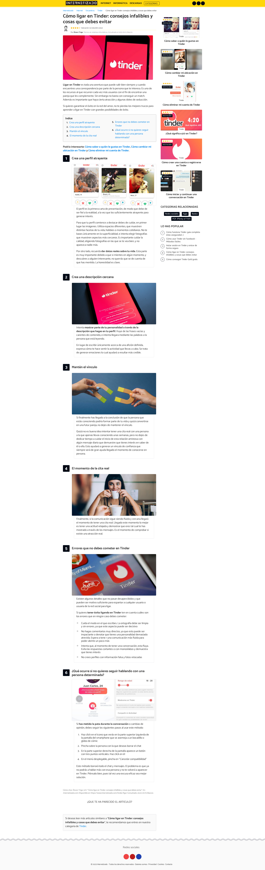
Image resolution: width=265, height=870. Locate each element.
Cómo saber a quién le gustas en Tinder (107, 147)
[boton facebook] (199, 3)
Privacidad (152, 864)
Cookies (161, 864)
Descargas (136, 3)
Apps (185, 214)
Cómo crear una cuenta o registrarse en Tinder (181, 164)
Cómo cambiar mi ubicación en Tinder (181, 74)
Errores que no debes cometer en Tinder (132, 124)
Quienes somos (141, 864)
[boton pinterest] (194, 3)
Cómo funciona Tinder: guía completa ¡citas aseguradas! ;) (183, 233)
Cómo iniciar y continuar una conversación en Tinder (181, 196)
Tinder (100, 10)
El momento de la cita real (83, 136)
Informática (120, 3)
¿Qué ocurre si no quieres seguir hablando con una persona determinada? (131, 133)
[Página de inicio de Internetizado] (81, 3)
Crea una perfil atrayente (82, 123)
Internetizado (68, 10)
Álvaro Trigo (78, 32)
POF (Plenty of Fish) (181, 219)
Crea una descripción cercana (85, 127)
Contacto (168, 864)
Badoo (195, 214)
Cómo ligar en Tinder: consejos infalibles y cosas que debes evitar (181, 253)
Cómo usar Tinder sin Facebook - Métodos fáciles (181, 240)
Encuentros (90, 10)
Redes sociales (171, 214)
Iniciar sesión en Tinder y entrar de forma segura (181, 247)
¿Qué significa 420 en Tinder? (181, 134)
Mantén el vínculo (79, 131)
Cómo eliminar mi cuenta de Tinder (108, 150)
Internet (79, 10)
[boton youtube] (203, 3)
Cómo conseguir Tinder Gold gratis (182, 259)
